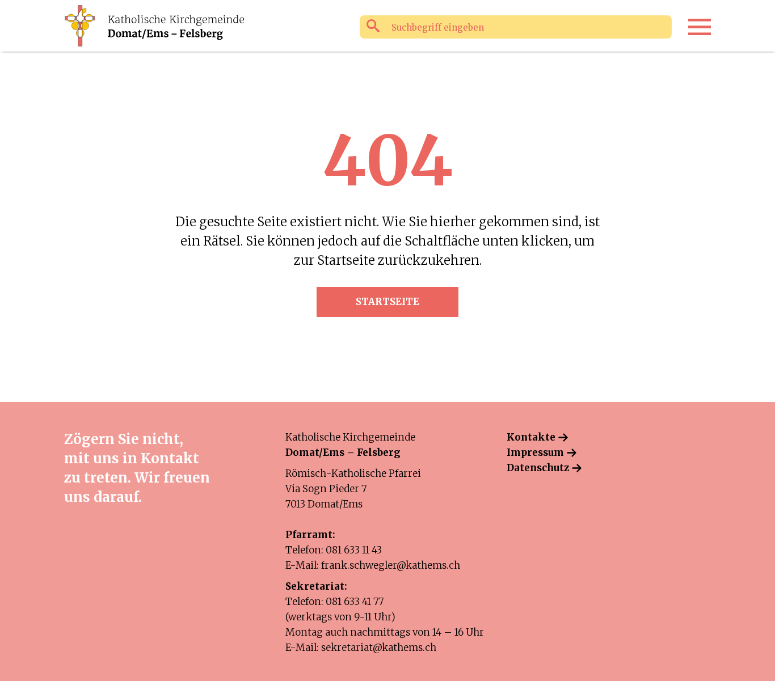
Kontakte (531, 437)
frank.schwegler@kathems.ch (390, 565)
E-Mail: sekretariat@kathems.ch (360, 647)
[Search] (373, 27)
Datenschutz (538, 468)
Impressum (535, 452)
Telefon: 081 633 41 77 (334, 601)
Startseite (387, 301)
